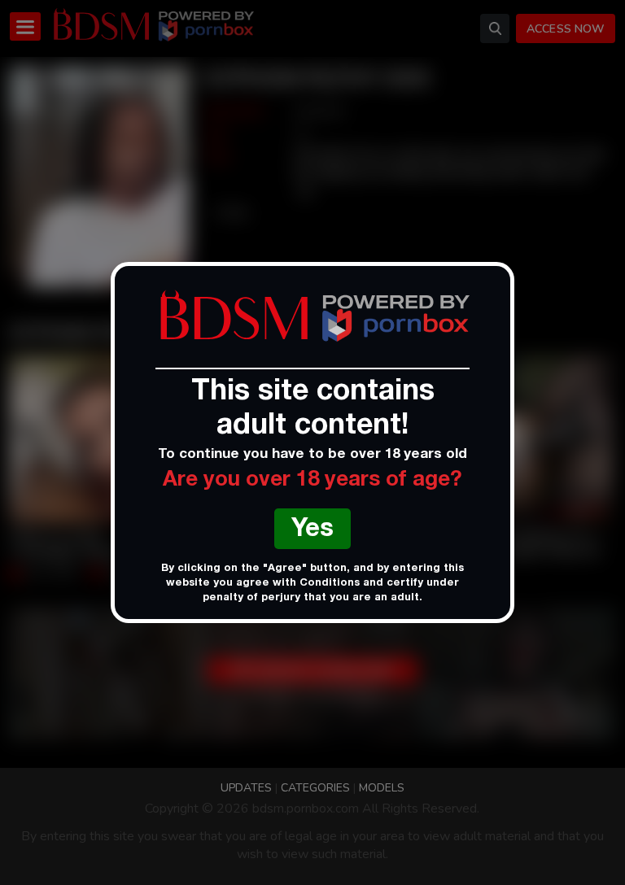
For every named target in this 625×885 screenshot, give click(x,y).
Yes (312, 530)
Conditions (329, 583)
